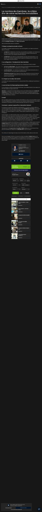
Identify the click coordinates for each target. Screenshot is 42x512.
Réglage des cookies (8, 507)
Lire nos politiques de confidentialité (16, 509)
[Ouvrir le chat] (39, 509)
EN (40, 4)
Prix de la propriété (15, 178)
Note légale (15, 196)
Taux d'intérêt (23, 183)
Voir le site (21, 196)
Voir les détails (28, 196)
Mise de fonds (21, 178)
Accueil (3, 7)
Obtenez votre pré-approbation (21, 170)
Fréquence (23, 187)
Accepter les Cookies (23, 507)
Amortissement (14, 187)
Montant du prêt (15, 183)
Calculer (15, 192)
